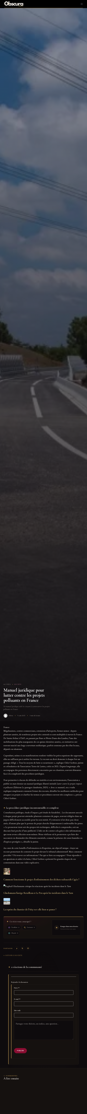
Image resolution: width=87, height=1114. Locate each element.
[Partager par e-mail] (28, 948)
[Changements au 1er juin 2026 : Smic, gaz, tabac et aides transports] (64, 1097)
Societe (17, 684)
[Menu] (82, 4)
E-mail (17, 999)
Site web (17, 1010)
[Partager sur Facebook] (16, 948)
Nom (16, 988)
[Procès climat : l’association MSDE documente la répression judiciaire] (23, 1097)
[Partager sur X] (22, 948)
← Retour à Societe (13, 955)
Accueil (7, 684)
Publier (20, 1051)
